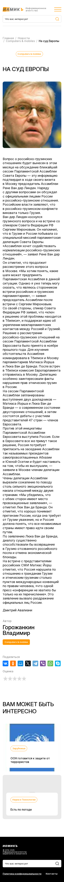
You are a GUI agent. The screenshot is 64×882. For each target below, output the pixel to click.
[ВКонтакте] (5, 663)
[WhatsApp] (50, 663)
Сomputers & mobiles (29, 53)
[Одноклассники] (13, 663)
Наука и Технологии (24, 799)
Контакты (52, 874)
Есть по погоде (21, 809)
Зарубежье (18, 748)
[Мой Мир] (20, 663)
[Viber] (43, 663)
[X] (28, 663)
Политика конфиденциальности (22, 874)
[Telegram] (35, 663)
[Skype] (58, 663)
